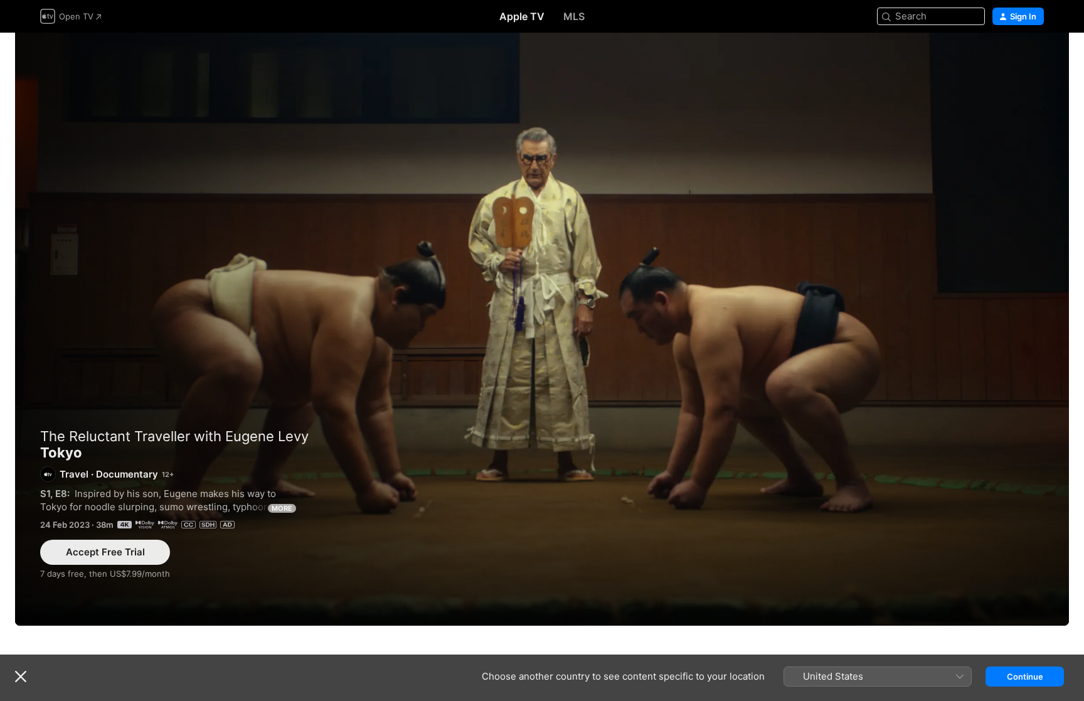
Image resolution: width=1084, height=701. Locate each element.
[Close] (20, 676)
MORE (282, 508)
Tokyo (542, 329)
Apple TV (522, 16)
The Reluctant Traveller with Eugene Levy (174, 436)
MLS (574, 16)
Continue (1025, 677)
